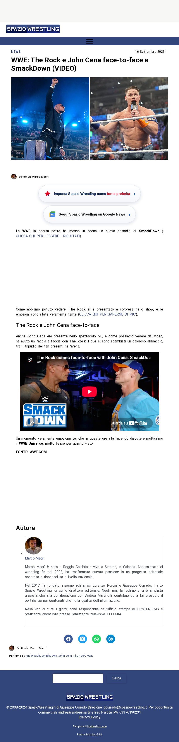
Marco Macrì (34, 558)
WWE (89, 655)
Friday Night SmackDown (41, 655)
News (16, 52)
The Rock (79, 655)
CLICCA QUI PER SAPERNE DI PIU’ (107, 314)
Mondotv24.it (94, 734)
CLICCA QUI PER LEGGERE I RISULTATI (48, 236)
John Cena (65, 655)
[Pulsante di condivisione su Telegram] (110, 639)
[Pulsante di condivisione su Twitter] (82, 639)
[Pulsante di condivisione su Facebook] (68, 639)
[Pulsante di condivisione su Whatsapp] (96, 639)
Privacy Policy (89, 717)
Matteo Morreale (97, 726)
